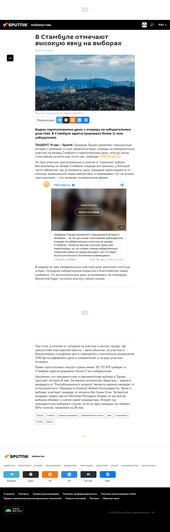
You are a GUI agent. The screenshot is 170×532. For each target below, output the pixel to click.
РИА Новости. (110, 156)
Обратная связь (111, 498)
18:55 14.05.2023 (44, 50)
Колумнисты (130, 465)
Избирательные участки (92, 415)
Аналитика (148, 465)
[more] (10, 58)
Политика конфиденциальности (80, 493)
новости (9, 465)
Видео (50, 421)
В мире (40, 421)
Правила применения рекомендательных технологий (32, 498)
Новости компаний (75, 498)
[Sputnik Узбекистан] (16, 27)
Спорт (114, 465)
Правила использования (46, 493)
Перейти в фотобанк (73, 113)
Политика (24, 465)
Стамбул (51, 415)
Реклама (94, 498)
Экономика (53, 465)
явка (109, 415)
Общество (70, 465)
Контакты (24, 493)
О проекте (9, 493)
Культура (102, 465)
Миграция (86, 465)
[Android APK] (13, 510)
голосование (121, 415)
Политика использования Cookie (118, 493)
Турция (40, 415)
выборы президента (68, 415)
